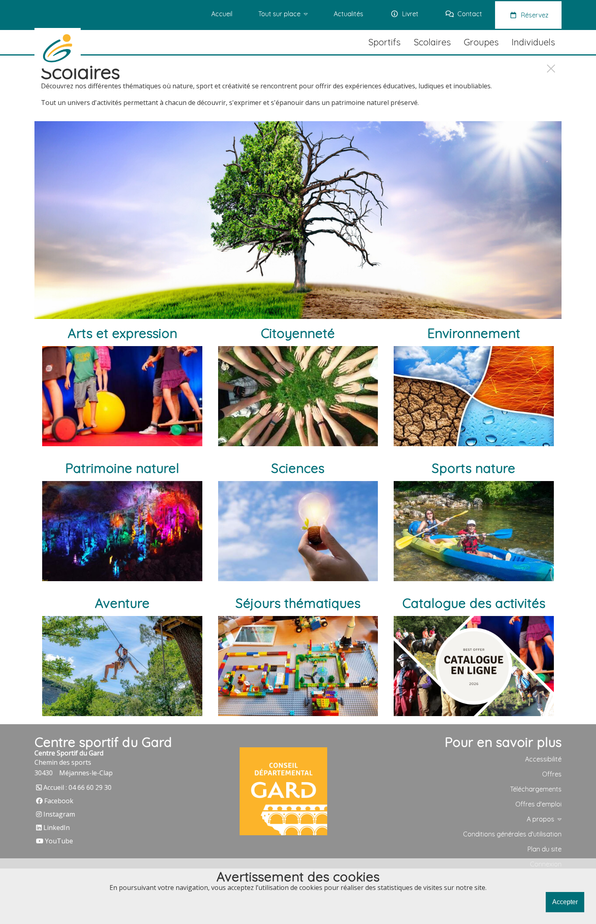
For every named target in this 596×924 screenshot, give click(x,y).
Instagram (59, 814)
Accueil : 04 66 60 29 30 (77, 787)
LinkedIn (56, 827)
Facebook (58, 800)
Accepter (565, 901)
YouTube (59, 840)
